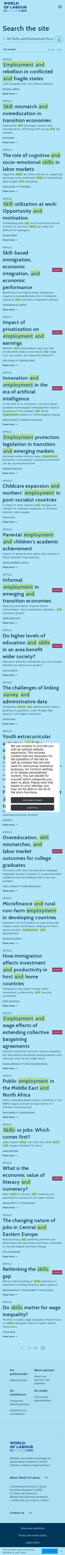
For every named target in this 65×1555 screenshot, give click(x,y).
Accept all (32, 808)
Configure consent (32, 800)
